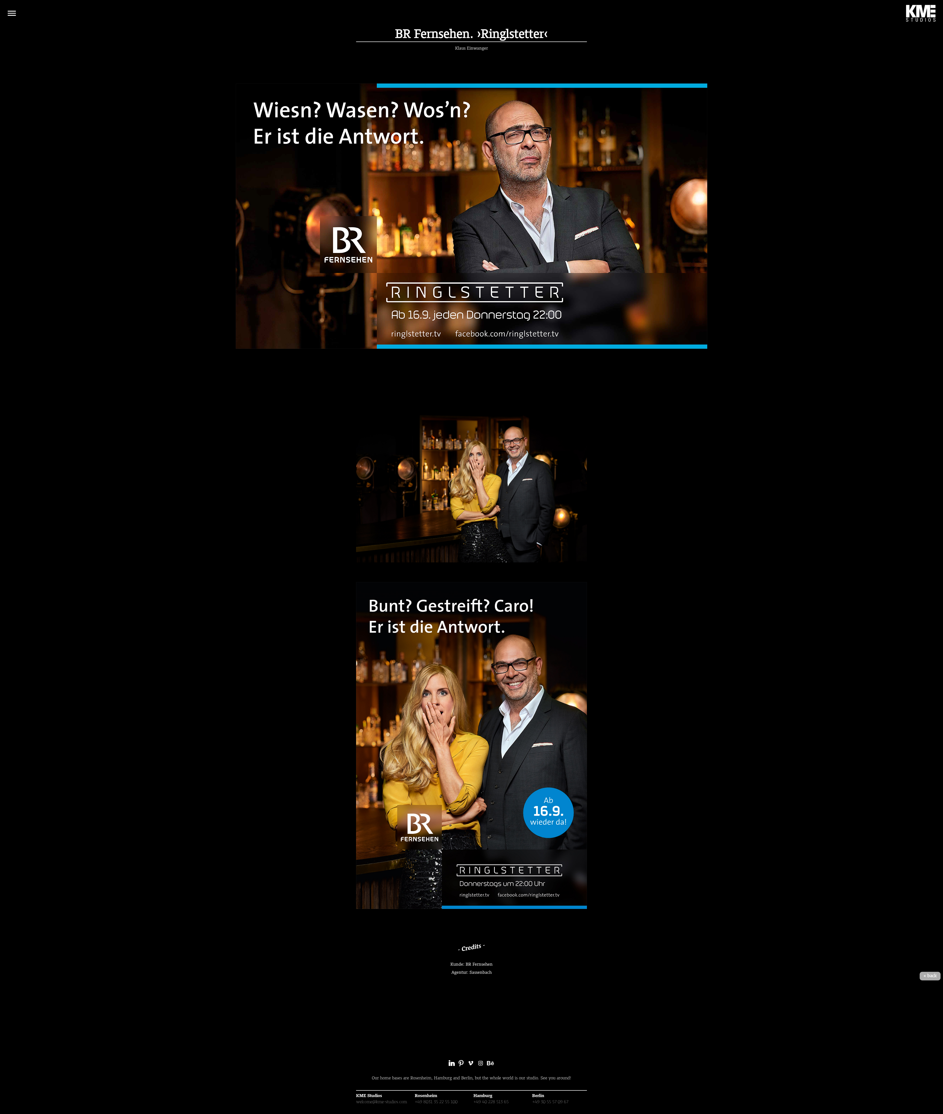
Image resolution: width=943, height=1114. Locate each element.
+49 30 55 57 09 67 (550, 1102)
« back (930, 976)
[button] (11, 13)
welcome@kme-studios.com (381, 1102)
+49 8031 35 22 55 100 (436, 1102)
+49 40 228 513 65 (491, 1102)
